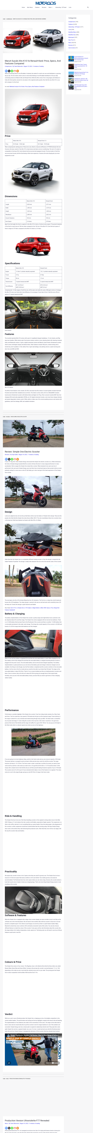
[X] (9, 71)
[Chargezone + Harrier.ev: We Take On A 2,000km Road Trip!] (71, 80)
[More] (17, 71)
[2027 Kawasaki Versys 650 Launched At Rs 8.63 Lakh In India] (71, 87)
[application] (52, 7)
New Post (71, 40)
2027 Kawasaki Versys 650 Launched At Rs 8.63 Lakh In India (80, 86)
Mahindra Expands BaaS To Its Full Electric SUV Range (81, 73)
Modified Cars (72, 34)
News (6, 1123)
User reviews (71, 48)
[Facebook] (6, 71)
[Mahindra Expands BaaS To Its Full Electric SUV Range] (71, 74)
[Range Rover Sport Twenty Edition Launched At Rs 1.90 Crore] (71, 66)
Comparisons (8, 66)
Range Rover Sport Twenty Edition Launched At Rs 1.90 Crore (80, 66)
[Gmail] (15, 71)
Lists (69, 29)
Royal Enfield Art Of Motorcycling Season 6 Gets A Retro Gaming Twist (81, 58)
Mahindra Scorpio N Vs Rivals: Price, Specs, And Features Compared (27, 86)
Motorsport (71, 37)
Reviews (7, 454)
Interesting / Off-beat (73, 27)
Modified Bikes (72, 32)
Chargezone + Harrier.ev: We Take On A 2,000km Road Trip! (81, 79)
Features (70, 24)
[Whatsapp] (12, 71)
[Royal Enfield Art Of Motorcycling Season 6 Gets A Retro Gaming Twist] (71, 58)
